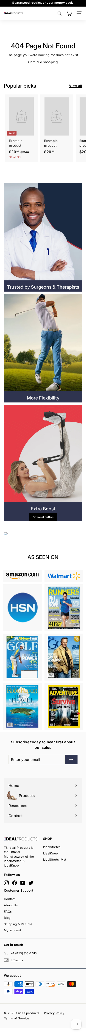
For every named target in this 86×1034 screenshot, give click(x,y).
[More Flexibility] (43, 342)
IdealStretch (52, 847)
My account (12, 930)
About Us (11, 905)
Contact (9, 899)
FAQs (8, 911)
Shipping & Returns (18, 924)
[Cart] (69, 13)
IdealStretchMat (54, 859)
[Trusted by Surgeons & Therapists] (43, 231)
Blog (7, 917)
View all (75, 86)
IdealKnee (50, 853)
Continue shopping (43, 62)
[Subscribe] (67, 1015)
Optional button (43, 517)
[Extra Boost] (43, 453)
